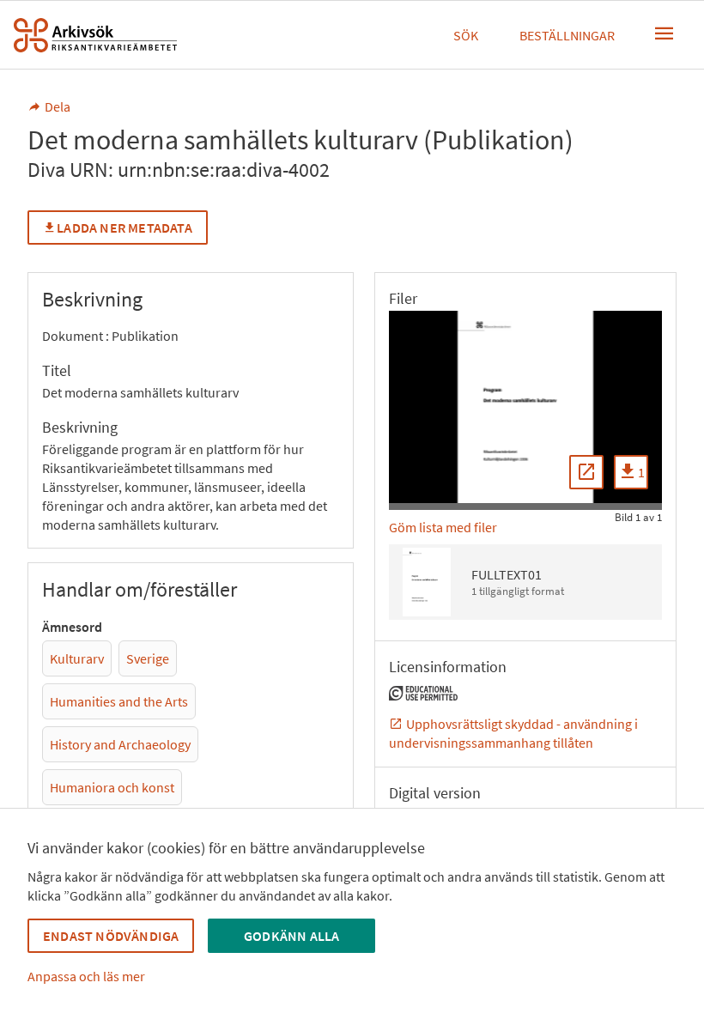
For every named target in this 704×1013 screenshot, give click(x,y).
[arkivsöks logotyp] (95, 35)
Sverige (147, 658)
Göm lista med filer (443, 527)
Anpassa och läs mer (86, 976)
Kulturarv (77, 658)
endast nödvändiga (111, 935)
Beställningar (567, 35)
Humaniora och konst (112, 787)
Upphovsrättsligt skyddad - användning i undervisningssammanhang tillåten (513, 733)
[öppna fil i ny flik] (586, 472)
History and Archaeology (120, 744)
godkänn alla (291, 935)
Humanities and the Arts (119, 701)
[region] (525, 407)
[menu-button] (664, 33)
